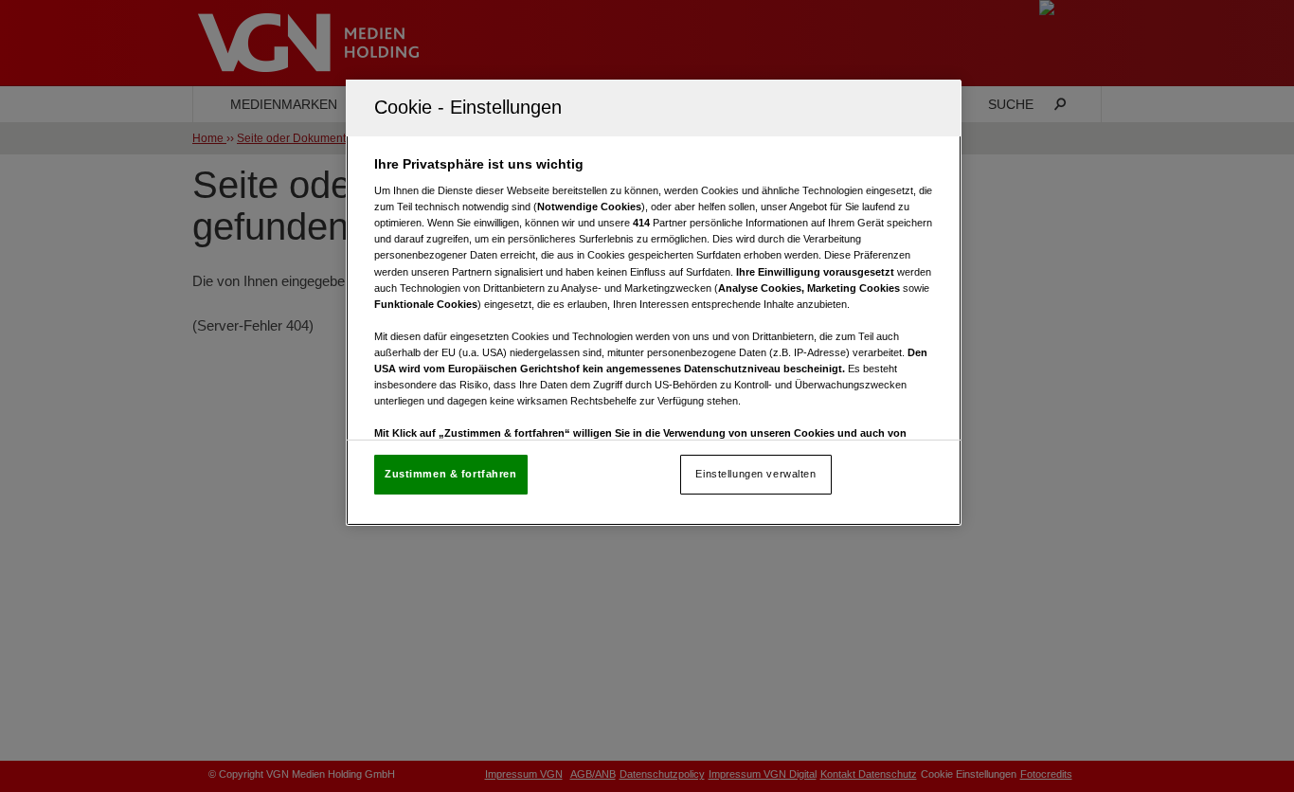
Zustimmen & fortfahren (451, 473)
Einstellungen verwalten (755, 473)
